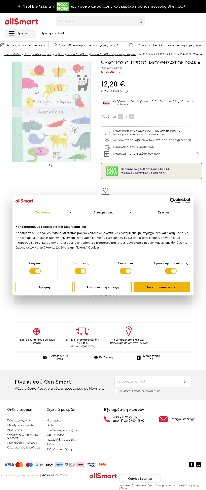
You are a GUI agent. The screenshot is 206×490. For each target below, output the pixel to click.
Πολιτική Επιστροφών (61, 439)
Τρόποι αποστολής (59, 444)
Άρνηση (44, 287)
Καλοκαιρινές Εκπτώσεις (23, 447)
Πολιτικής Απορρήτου (146, 390)
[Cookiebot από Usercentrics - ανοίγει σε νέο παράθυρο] (173, 201)
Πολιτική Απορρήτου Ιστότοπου (165, 485)
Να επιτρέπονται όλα (162, 287)
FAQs (50, 425)
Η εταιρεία (54, 420)
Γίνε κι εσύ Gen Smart (60, 384)
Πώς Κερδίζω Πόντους (22, 442)
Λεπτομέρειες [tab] (103, 212)
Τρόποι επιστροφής (60, 449)
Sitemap (125, 488)
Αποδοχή (140, 390)
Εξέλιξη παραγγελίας (21, 425)
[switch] (80, 271)
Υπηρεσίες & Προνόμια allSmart (22, 437)
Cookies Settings (140, 478)
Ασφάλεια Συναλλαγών (133, 485)
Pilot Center (14, 430)
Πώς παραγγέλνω (19, 420)
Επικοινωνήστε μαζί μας (63, 430)
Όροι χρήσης (55, 435)
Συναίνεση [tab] (42, 212)
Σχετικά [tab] (163, 212)
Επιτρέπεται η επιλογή (103, 287)
